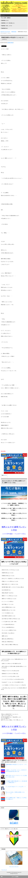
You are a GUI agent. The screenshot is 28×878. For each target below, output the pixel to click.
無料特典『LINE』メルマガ (7, 25)
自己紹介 (14, 823)
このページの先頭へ (15, 876)
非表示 (5, 475)
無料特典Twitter (5, 28)
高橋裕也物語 (10, 42)
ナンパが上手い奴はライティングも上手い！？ (16, 786)
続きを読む (3, 451)
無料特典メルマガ (5, 20)
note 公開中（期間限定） (6, 17)
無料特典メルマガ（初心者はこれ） (8, 23)
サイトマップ (4, 869)
